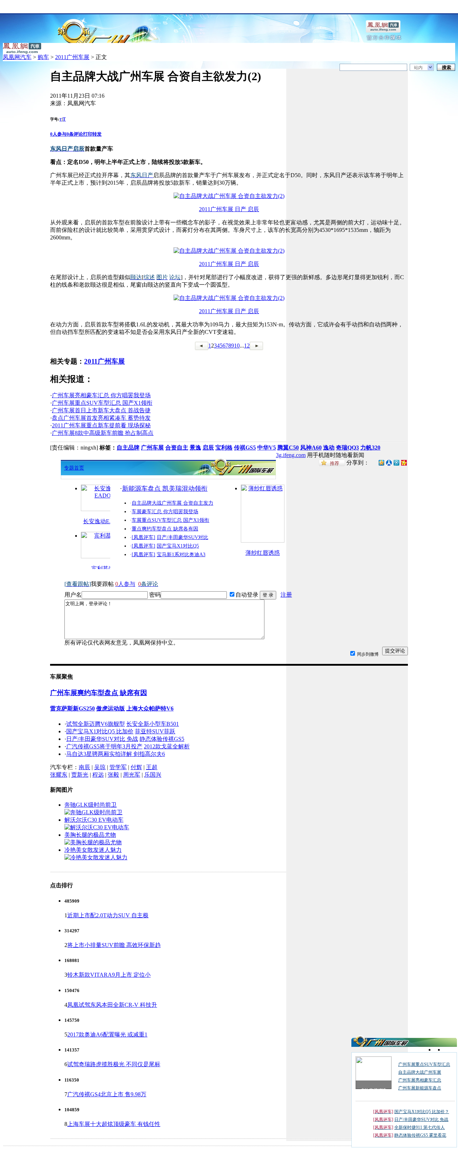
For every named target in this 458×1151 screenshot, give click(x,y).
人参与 (58, 134)
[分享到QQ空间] (381, 464)
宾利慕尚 (102, 568)
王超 (151, 767)
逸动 (329, 448)
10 (237, 346)
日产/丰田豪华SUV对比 (182, 537)
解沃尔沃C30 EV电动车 (93, 820)
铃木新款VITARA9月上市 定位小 (109, 975)
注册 (286, 595)
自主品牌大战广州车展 (419, 1072)
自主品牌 (128, 448)
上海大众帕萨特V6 (150, 708)
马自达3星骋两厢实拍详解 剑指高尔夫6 (115, 754)
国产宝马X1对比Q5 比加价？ (421, 1111)
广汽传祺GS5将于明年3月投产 (104, 746)
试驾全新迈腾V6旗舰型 (95, 724)
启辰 (208, 448)
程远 (98, 775)
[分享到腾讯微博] (396, 462)
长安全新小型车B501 (152, 724)
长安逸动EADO (102, 521)
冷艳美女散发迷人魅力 (93, 850)
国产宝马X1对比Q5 (178, 546)
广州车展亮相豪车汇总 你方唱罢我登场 (101, 395)
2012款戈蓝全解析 (167, 746)
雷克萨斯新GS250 (72, 708)
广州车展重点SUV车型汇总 (424, 1064)
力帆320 (370, 448)
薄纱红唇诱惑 (262, 553)
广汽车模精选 (373, 1090)
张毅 (113, 775)
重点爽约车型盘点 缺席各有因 (165, 528)
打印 (87, 134)
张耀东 (58, 775)
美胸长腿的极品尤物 (90, 835)
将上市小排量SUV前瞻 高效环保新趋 (114, 945)
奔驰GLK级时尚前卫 (90, 805)
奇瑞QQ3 (347, 448)
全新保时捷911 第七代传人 (419, 1127)
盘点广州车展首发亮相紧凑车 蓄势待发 (101, 418)
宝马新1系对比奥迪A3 (181, 554)
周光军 (131, 775)
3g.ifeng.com (291, 455)
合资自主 (176, 448)
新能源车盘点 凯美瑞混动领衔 (165, 488)
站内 (418, 67)
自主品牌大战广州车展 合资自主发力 (172, 503)
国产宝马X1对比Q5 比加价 (99, 731)
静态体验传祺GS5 (162, 739)
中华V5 (266, 448)
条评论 (75, 134)
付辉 (136, 767)
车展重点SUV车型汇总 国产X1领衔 (170, 520)
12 (247, 346)
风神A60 (311, 448)
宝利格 (224, 448)
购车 (43, 57)
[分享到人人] (389, 462)
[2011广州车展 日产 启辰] (229, 196)
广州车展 (152, 448)
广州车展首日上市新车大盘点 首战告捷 (101, 410)
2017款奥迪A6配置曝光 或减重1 (107, 1034)
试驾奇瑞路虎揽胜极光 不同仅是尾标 (113, 1064)
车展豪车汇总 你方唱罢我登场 (165, 511)
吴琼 (100, 767)
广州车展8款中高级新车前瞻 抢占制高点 (103, 433)
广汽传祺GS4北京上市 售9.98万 (106, 1094)
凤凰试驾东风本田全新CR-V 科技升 (112, 1005)
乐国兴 (152, 775)
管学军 (118, 767)
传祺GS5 (245, 448)
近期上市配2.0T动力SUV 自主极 (107, 915)
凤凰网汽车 (17, 57)
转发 (97, 134)
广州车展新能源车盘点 (419, 1088)
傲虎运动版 (110, 708)
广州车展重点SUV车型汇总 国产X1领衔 (102, 403)
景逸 (195, 448)
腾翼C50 (288, 448)
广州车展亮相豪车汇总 (419, 1080)
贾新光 (79, 775)
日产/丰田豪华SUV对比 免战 (102, 739)
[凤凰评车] (143, 537)
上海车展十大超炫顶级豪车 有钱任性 (113, 1124)
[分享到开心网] (404, 462)
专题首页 (74, 468)
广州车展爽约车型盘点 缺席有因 (98, 692)
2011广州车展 (72, 57)
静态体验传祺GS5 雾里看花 (420, 1135)
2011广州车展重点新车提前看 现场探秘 (101, 425)
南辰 (84, 767)
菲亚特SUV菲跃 (155, 731)
